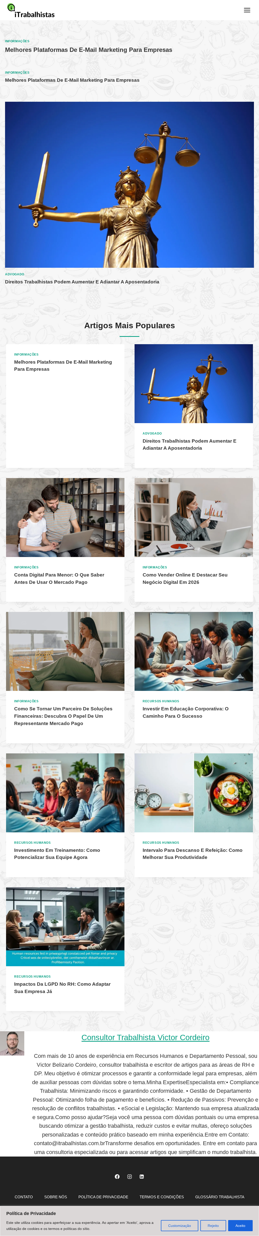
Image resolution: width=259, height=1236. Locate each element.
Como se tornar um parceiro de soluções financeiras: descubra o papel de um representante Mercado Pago (63, 716)
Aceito (240, 1226)
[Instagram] (129, 1176)
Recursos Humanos (161, 701)
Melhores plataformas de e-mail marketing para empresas (88, 49)
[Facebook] (117, 1176)
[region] (129, 1221)
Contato (24, 1197)
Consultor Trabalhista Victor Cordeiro (145, 1037)
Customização (179, 1226)
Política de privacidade (103, 1197)
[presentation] (129, 185)
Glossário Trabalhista (219, 1197)
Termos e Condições (162, 1197)
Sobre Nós (55, 1197)
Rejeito (213, 1226)
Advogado (14, 274)
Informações (17, 41)
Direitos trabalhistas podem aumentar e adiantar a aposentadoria (82, 281)
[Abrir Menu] (247, 10)
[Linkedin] (141, 1176)
